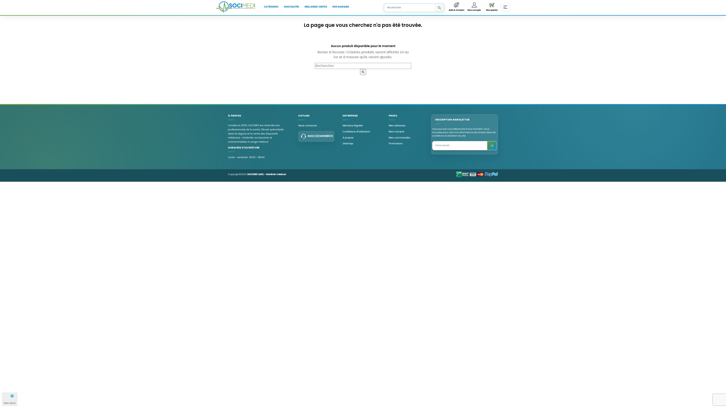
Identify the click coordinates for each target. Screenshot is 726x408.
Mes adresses (397, 125)
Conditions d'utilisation (356, 132)
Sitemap (348, 143)
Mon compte (396, 132)
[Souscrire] (492, 145)
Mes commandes (399, 138)
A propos (348, 138)
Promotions (396, 143)
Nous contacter (307, 125)
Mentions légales (353, 125)
